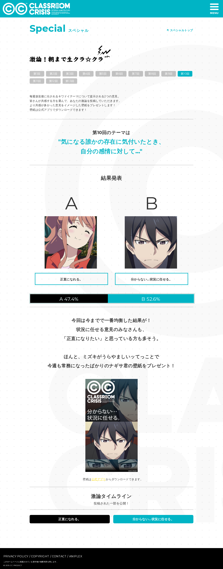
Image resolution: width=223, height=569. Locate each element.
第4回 (86, 73)
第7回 (135, 73)
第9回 (168, 73)
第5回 (102, 73)
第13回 (70, 81)
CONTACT (59, 556)
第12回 (53, 81)
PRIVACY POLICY (15, 556)
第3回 (70, 73)
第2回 (53, 73)
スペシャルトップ (181, 30)
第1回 (36, 73)
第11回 (37, 81)
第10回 (185, 73)
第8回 (152, 73)
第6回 (119, 73)
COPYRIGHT (40, 556)
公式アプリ (98, 479)
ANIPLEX (75, 556)
